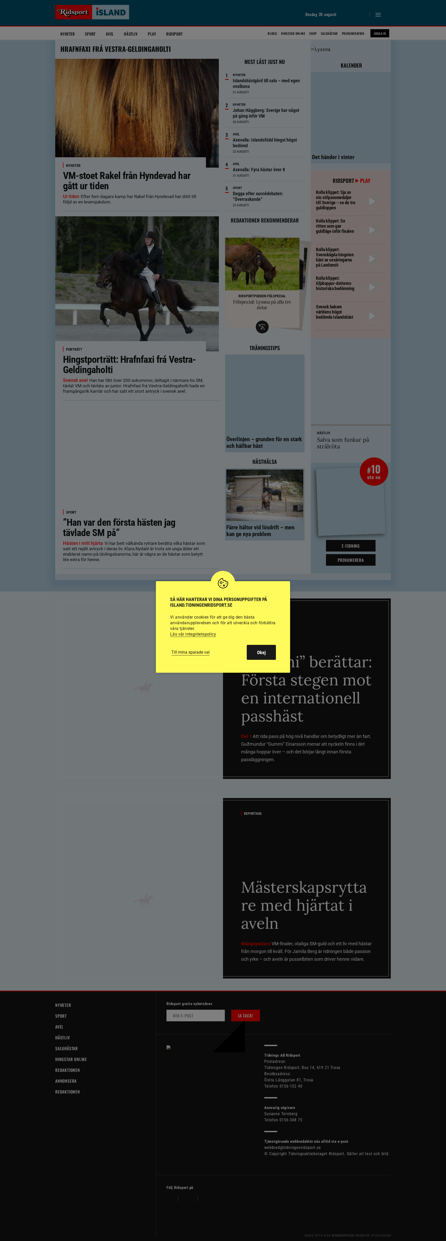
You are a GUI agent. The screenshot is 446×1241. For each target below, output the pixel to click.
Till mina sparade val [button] (190, 652)
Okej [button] (261, 652)
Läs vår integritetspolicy (193, 634)
